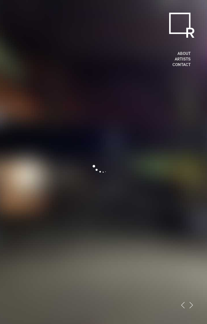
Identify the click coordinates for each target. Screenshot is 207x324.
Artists (183, 59)
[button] (183, 305)
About (184, 53)
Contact (181, 64)
